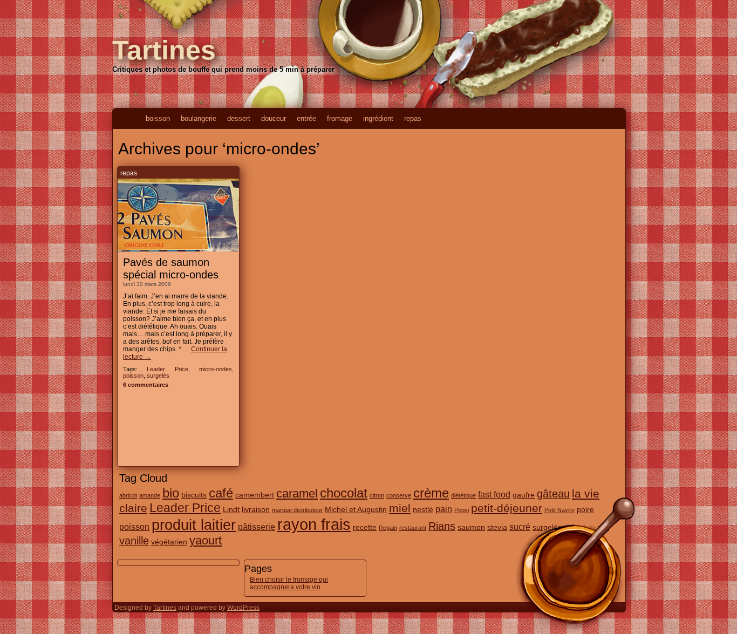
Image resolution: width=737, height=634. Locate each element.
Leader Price (167, 369)
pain (443, 509)
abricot (128, 495)
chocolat (343, 493)
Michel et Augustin (356, 509)
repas (412, 118)
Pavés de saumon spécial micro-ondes (171, 268)
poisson (133, 375)
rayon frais (314, 524)
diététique (463, 495)
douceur (273, 118)
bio (170, 493)
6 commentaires (145, 384)
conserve (398, 495)
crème (431, 493)
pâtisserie (256, 526)
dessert (238, 118)
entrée (306, 118)
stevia (497, 527)
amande (149, 495)
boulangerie (198, 118)
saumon (471, 527)
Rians (441, 526)
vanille (134, 541)
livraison (256, 509)
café (221, 493)
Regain (388, 527)
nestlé (423, 509)
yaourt (205, 540)
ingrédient (378, 118)
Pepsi (461, 510)
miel (400, 508)
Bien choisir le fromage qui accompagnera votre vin (289, 583)
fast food (494, 494)
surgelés (158, 375)
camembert (254, 494)
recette (365, 527)
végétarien (169, 541)
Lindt (231, 509)
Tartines (164, 50)
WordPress (243, 607)
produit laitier (194, 525)
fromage (339, 118)
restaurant (412, 527)
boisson (158, 118)
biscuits (194, 494)
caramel (297, 493)
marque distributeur (297, 510)
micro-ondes (215, 369)
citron (377, 495)
